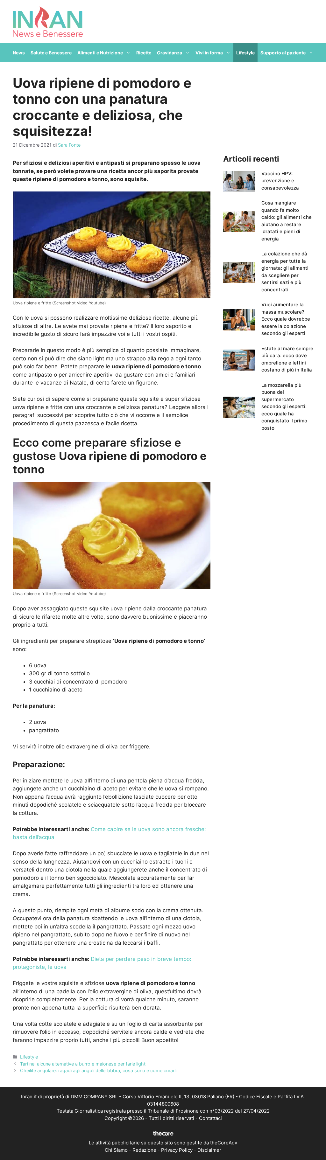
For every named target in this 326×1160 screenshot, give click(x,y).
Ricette (143, 52)
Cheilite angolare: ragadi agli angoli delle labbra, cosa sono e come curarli (98, 1070)
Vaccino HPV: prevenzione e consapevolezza (280, 180)
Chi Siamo (116, 1150)
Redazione (144, 1150)
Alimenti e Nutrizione (100, 52)
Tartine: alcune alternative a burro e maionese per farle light (82, 1063)
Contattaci (210, 1118)
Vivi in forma (209, 52)
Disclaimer (209, 1150)
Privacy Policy (177, 1150)
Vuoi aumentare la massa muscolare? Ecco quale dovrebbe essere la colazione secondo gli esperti (285, 319)
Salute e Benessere (51, 52)
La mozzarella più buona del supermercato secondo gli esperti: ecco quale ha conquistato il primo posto (284, 406)
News (19, 52)
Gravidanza (169, 52)
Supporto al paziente (283, 52)
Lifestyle (245, 52)
